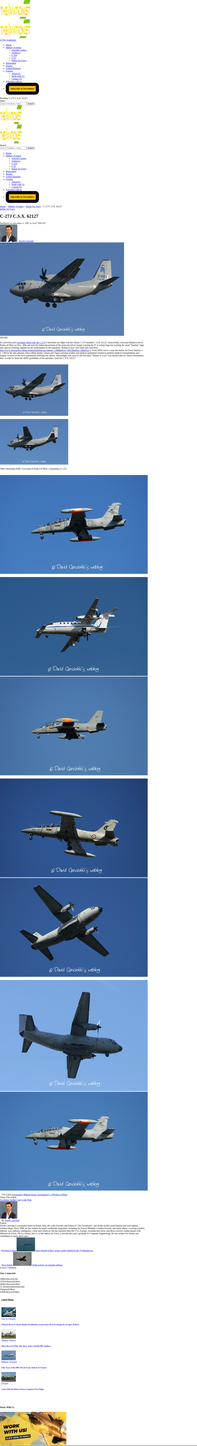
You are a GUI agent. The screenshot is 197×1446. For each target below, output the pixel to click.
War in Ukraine (8, 1319)
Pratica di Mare (60, 1194)
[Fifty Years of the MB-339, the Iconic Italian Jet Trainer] (8, 1359)
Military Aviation (9, 1362)
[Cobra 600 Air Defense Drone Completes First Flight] (8, 1381)
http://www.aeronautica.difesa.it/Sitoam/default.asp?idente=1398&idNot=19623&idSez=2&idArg (44, 350)
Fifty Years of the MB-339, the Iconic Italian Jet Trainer (24, 1368)
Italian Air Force (7, 209)
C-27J (51, 1194)
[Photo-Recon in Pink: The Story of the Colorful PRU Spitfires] (8, 1338)
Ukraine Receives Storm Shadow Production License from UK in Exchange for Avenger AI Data (40, 1324)
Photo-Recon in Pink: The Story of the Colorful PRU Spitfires (26, 1346)
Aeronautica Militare (21, 1194)
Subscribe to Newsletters (22, 88)
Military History (8, 1340)
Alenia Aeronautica (39, 1194)
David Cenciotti (26, 241)
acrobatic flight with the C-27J (31, 342)
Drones (4, 1383)
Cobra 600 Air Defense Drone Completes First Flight (22, 1389)
